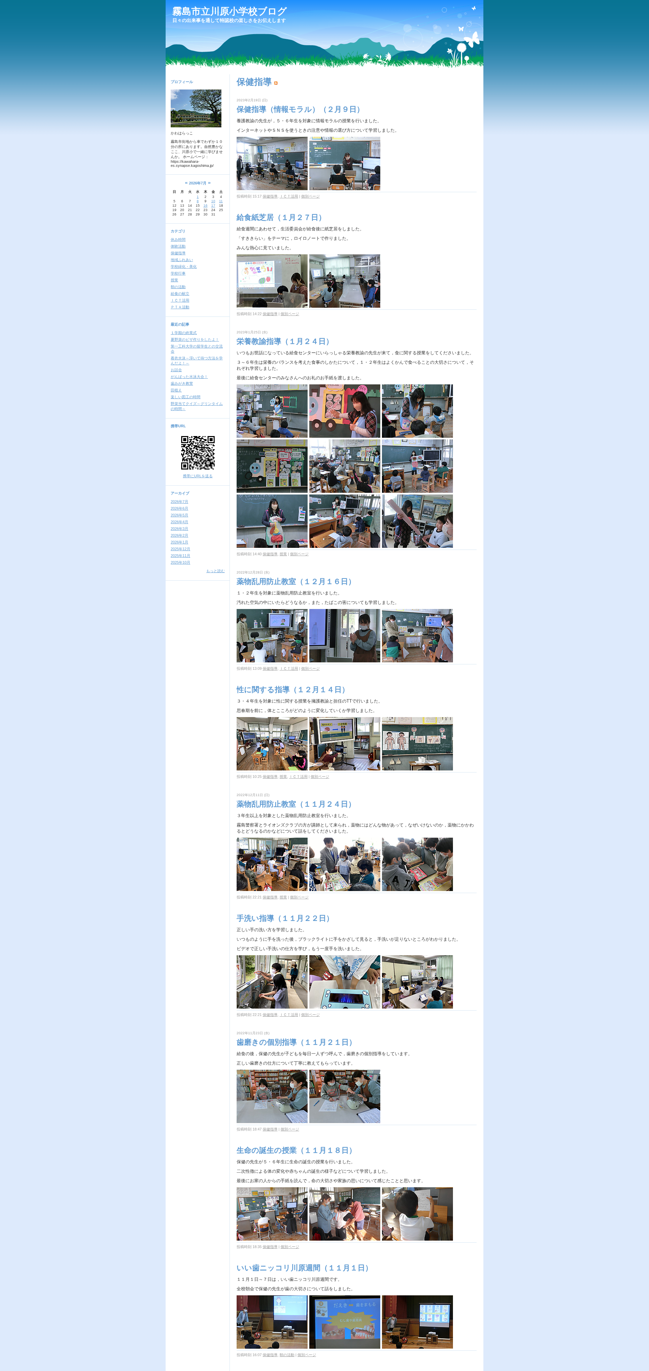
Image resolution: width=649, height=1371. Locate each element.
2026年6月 (179, 508)
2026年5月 (179, 515)
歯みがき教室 (182, 383)
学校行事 (178, 273)
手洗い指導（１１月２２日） (285, 918)
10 (213, 201)
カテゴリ (178, 231)
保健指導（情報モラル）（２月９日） (300, 109)
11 (221, 201)
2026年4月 (179, 522)
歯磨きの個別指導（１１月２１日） (296, 1042)
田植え (176, 390)
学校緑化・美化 (184, 266)
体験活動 (178, 246)
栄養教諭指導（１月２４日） (285, 341)
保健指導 (178, 253)
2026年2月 (179, 535)
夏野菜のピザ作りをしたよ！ (195, 339)
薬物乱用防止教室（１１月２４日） (296, 804)
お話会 (176, 370)
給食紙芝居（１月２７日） (281, 217)
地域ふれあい (182, 260)
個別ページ (310, 196)
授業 (174, 280)
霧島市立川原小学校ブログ (229, 11)
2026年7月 (179, 502)
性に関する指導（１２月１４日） (293, 689)
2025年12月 (180, 549)
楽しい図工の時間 (185, 397)
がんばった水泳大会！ (189, 377)
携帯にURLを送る (198, 476)
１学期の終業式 (184, 333)
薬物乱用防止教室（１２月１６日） (296, 581)
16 (205, 205)
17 (213, 205)
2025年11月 (180, 556)
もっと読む (215, 571)
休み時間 (178, 239)
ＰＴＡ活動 (180, 307)
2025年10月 (180, 562)
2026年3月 (179, 529)
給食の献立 (180, 293)
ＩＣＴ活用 (180, 300)
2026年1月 (179, 542)
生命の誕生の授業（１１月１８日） (296, 1150)
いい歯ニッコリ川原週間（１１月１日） (304, 1268)
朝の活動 (178, 287)
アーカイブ (180, 493)
